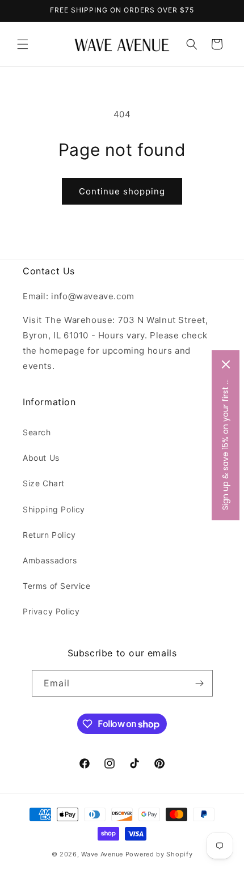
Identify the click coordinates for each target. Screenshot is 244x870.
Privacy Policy (51, 611)
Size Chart (44, 483)
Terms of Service (57, 586)
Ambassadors (50, 560)
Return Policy (49, 535)
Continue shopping (122, 191)
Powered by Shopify (159, 854)
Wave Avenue (102, 854)
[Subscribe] (199, 683)
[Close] (225, 364)
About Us (41, 457)
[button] (22, 44)
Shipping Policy (54, 509)
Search (37, 432)
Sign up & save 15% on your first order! (225, 443)
